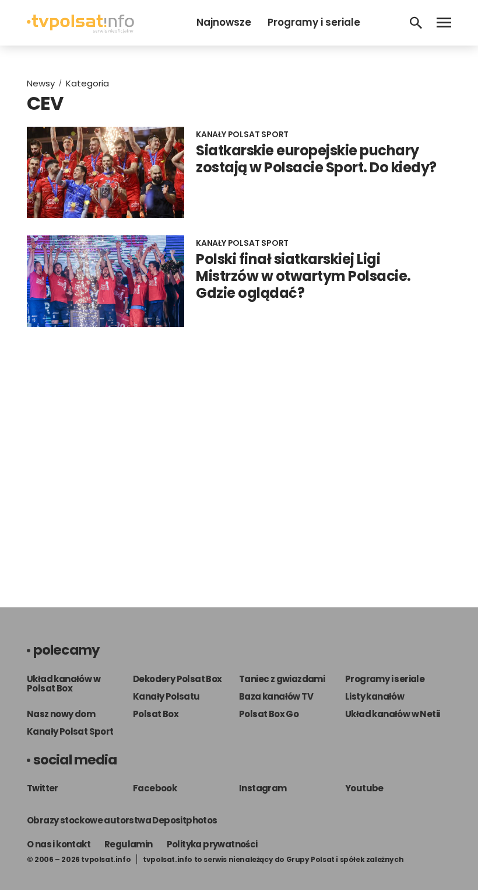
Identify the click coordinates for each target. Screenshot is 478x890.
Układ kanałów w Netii (392, 714)
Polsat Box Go (268, 714)
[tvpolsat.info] (80, 30)
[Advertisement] (239, 455)
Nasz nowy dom (61, 714)
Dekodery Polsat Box (177, 679)
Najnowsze (223, 22)
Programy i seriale (314, 22)
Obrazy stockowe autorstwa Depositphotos (122, 820)
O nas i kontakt (58, 844)
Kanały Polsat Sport (70, 731)
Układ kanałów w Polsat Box (63, 683)
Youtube (364, 788)
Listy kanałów (374, 696)
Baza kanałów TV (276, 696)
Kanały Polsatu (166, 696)
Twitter (42, 788)
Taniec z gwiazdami (282, 679)
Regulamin (128, 844)
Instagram (263, 788)
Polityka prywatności (212, 844)
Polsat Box (155, 714)
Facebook (155, 788)
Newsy (41, 83)
